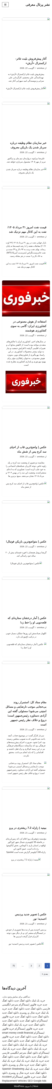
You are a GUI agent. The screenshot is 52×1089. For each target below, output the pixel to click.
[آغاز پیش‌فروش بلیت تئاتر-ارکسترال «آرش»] (26, 36)
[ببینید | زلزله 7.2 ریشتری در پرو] (26, 805)
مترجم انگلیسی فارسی (14, 1052)
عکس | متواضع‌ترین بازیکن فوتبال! (26, 541)
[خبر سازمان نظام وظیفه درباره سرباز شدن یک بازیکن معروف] (26, 120)
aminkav (40, 68)
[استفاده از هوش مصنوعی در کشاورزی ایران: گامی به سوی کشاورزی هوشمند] (26, 298)
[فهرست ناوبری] (5, 4)
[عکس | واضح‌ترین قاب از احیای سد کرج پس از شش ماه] (26, 424)
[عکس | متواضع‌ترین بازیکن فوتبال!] (26, 518)
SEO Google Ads (36, 1080)
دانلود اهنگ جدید (22, 1000)
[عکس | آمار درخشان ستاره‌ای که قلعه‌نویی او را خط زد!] (26, 595)
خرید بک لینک (38, 1000)
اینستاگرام (44, 1052)
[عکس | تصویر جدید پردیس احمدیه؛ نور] (26, 891)
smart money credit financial (17, 1032)
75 (13, 966)
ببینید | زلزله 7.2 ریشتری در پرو (27, 827)
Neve (35, 1086)
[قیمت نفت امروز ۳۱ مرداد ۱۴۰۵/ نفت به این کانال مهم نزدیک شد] (26, 204)
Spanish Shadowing (13, 1068)
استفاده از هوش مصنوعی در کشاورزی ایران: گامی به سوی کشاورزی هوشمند (28, 326)
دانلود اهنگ (32, 1052)
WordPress (19, 1086)
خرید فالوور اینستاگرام (30, 1004)
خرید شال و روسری (30, 1012)
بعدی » (45, 974)
